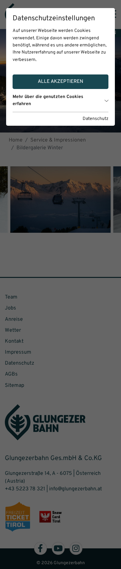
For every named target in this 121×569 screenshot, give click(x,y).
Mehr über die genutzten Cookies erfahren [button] (48, 100)
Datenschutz (95, 119)
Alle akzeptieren (60, 81)
